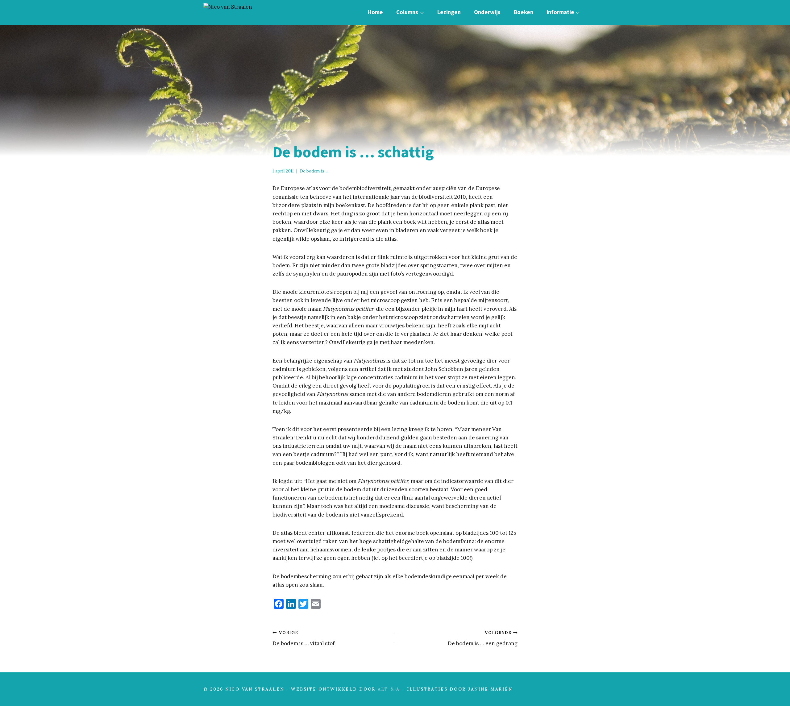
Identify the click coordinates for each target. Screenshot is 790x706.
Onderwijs (487, 12)
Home (375, 12)
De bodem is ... (314, 171)
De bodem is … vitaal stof (303, 638)
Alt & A (389, 689)
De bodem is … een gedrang (483, 638)
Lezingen (449, 12)
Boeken (523, 12)
